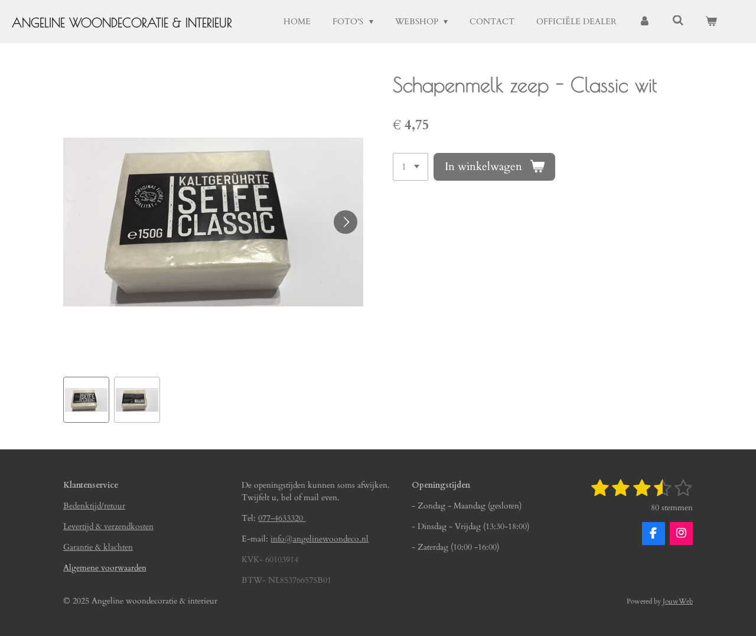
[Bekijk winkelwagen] (711, 21)
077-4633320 (281, 518)
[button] (86, 400)
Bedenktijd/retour (94, 505)
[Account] (644, 21)
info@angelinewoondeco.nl (320, 538)
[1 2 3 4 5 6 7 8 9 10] (410, 167)
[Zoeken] (678, 21)
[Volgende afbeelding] (345, 222)
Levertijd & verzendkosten (108, 526)
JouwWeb (678, 601)
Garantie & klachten (98, 547)
